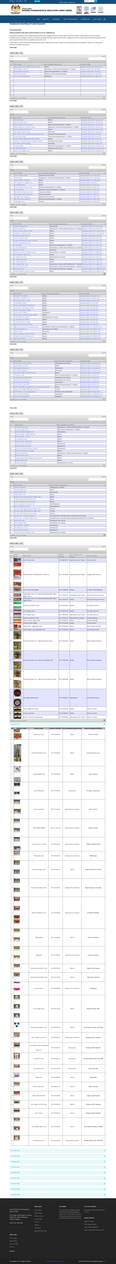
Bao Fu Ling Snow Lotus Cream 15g (24, 504)
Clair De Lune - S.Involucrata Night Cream (25, 518)
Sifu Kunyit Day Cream (21, 427)
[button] (103, 97)
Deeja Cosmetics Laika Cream (23, 441)
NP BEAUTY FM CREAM (20, 296)
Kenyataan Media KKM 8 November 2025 (93, 146)
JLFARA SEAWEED (18, 120)
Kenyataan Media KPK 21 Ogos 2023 (92, 259)
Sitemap (36, 1225)
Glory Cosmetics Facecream (22, 180)
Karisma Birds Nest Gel (20, 329)
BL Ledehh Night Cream (20, 261)
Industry (46, 19)
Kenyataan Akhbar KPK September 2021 (92, 394)
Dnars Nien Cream (19, 520)
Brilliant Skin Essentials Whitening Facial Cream (26, 389)
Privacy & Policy (14, 1244)
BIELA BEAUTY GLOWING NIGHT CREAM (25, 315)
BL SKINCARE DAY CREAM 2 (22, 319)
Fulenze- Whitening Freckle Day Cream (25, 501)
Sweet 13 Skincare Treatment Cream (24, 334)
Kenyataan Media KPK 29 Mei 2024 (89, 185)
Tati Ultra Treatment (20, 487)
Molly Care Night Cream (20, 122)
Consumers (56, 19)
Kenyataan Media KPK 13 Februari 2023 (93, 231)
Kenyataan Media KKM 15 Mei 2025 (91, 134)
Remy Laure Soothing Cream (22, 76)
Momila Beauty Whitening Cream (23, 324)
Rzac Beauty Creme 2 (21, 439)
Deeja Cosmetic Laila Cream (22, 384)
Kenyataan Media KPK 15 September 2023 (93, 266)
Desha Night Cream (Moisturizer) (23, 194)
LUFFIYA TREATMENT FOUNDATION (24, 305)
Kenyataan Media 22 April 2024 (88, 182)
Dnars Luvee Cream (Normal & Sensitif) (26, 448)
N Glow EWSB (18, 178)
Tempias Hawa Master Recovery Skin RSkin (25, 240)
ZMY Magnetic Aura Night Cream (23, 182)
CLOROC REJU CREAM (20, 136)
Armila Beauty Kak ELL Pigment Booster (25, 252)
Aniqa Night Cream (19, 201)
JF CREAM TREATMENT (20, 148)
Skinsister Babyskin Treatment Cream (24, 271)
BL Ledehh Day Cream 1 (20, 257)
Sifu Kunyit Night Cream (21, 429)
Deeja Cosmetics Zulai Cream (23, 443)
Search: (104, 56)
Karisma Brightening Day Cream (22, 129)
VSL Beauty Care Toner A (21, 527)
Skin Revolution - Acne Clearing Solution (25, 391)
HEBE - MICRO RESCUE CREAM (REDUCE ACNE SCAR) (28, 134)
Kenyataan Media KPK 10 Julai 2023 (92, 254)
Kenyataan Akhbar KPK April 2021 (90, 377)
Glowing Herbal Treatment (21, 71)
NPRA (104, 1261)
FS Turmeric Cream (19, 375)
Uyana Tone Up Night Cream (21, 150)
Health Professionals (70, 19)
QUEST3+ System (89, 1221)
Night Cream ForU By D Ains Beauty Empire (26, 327)
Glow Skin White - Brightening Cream (25, 434)
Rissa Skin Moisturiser (20, 228)
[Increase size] (35, 1)
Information (85, 19)
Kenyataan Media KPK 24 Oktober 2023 (93, 271)
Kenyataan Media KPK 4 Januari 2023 (92, 226)
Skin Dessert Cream (19, 338)
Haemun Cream (18, 331)
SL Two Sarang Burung (20, 247)
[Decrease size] (39, 1)
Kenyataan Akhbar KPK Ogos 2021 (90, 391)
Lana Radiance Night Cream (21, 368)
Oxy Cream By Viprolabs (20, 370)
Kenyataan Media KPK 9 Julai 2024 (89, 192)
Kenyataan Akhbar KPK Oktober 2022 (90, 329)
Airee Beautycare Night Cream (22, 254)
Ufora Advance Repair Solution (22, 131)
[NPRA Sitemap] (100, 10)
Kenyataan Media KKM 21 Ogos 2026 (91, 74)
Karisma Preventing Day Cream (22, 243)
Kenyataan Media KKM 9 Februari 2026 (91, 67)
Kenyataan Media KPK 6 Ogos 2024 (90, 196)
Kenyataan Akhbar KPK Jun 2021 (90, 389)
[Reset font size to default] (37, 1)
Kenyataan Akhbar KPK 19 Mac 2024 (90, 175)
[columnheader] (12, 64)
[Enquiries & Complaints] (93, 10)
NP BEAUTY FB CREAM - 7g (21, 298)
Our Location (13, 1238)
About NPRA (97, 19)
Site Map (48, 1261)
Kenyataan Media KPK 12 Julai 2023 (92, 252)
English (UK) (72, 2)
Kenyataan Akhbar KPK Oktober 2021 (91, 396)
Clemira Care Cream (19, 250)
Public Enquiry (13, 1241)
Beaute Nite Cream (19, 269)
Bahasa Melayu (63, 2)
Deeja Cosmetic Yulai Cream (22, 382)
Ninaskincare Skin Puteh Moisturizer (24, 336)
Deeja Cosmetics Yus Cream (23, 446)
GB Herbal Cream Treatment (22, 199)
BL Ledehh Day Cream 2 (20, 259)
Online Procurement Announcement (94, 1230)
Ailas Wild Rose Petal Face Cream (23, 192)
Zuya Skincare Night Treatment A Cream (25, 373)
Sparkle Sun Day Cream (21, 455)
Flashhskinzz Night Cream (21, 226)
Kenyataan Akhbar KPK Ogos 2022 (89, 324)
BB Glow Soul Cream (21, 462)
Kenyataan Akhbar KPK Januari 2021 (91, 363)
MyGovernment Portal (40, 1231)
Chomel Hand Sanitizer (20, 74)
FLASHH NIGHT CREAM (20, 312)
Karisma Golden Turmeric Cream (23, 187)
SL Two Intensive (19, 189)
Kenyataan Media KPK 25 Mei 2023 (91, 250)
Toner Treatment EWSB (21, 175)
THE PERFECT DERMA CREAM (22, 143)
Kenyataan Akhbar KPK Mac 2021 (90, 375)
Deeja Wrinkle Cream (20, 494)
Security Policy (38, 1219)
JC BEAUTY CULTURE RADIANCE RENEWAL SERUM (28, 141)
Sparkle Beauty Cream (21, 453)
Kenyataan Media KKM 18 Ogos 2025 (92, 141)
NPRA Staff (37, 1228)
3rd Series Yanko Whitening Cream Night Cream (27, 508)
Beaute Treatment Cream (21, 266)
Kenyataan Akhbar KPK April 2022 (89, 308)
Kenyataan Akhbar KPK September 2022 (91, 327)
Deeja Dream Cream (20, 492)
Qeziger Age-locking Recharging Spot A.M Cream (28, 458)
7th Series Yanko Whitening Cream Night (25, 513)
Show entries (12, 58)
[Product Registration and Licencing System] (86, 10)
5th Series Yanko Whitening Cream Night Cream (27, 511)
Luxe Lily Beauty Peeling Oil (21, 394)
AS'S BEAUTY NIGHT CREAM (22, 300)
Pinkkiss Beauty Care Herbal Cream (23, 124)
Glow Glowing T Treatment (21, 525)
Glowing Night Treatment (21, 69)
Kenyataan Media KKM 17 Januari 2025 (92, 120)
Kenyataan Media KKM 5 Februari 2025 (92, 122)
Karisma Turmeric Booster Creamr (23, 231)
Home (38, 19)
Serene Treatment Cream (21, 238)
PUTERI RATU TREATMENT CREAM (24, 308)
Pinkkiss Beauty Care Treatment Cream (24, 127)
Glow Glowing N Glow (20, 523)
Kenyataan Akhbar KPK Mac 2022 (89, 303)
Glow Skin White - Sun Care (22, 436)
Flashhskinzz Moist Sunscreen (22, 236)
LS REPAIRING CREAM (20, 303)
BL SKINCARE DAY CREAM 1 (22, 317)
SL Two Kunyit (17, 245)
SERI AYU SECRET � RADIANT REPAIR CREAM (26, 139)
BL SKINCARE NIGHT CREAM (22, 322)
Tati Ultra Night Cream (20, 490)
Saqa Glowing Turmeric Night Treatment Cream (27, 67)
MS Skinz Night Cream (21, 460)
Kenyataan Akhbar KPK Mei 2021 (90, 382)
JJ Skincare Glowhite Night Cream (24, 432)
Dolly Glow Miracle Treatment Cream (24, 532)
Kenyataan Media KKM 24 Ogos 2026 (91, 76)
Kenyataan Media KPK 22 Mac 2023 (92, 236)
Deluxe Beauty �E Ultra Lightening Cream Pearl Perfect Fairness (32, 387)
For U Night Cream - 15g (20, 264)
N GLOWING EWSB (19, 185)
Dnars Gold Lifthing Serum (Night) (24, 451)
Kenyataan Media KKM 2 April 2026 (90, 69)
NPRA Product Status (58, 1261)
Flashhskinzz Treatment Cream (22, 233)
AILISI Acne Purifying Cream (21, 396)
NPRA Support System (90, 1224)
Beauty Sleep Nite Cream (21, 365)
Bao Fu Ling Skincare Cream (22, 506)
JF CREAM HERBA (18, 146)
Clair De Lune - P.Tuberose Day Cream (25, 516)
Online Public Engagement (91, 1227)
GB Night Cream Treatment (22, 196)
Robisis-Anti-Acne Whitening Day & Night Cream (27, 497)
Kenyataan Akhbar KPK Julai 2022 (89, 315)
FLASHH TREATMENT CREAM (22, 310)
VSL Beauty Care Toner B (21, 530)
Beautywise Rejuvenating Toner (22, 380)
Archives (12, 1247)
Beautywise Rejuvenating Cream (23, 377)
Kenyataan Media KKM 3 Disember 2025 (93, 150)
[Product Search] (79, 10)
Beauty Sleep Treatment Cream (22, 363)
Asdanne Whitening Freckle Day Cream (25, 499)
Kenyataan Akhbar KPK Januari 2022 (90, 296)
